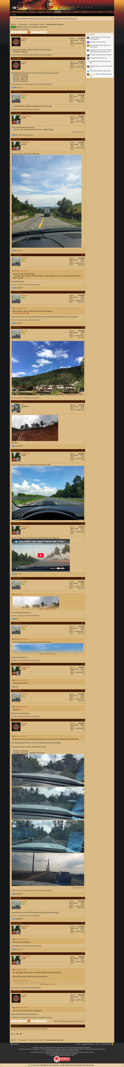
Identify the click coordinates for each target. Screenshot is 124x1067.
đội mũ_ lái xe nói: (19, 680)
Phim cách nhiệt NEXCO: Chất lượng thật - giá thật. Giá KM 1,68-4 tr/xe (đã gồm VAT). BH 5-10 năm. (63, 1065)
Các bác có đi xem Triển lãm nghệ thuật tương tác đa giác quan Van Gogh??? (101, 51)
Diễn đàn (57, 11)
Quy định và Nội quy (88, 1044)
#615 (82, 690)
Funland (76, 11)
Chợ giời (84, 11)
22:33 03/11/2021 (17, 898)
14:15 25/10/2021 (17, 35)
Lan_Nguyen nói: (19, 308)
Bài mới (49, 11)
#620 (82, 991)
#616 (82, 720)
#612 (82, 578)
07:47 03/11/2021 (17, 401)
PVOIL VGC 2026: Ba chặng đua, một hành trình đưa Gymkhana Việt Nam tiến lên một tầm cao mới (46, 18)
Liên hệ (78, 1044)
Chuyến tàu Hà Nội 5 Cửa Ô (101, 54)
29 (23, 32)
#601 (82, 35)
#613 (82, 623)
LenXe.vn (32, 11)
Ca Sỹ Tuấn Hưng (98, 42)
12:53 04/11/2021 (17, 991)
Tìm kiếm (13, 14)
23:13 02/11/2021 (17, 327)
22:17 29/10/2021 (17, 113)
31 (29, 32)
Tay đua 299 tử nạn (98, 58)
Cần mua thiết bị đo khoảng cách (101, 75)
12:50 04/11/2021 (17, 923)
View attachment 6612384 (21, 313)
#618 (82, 923)
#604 (82, 113)
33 (34, 32)
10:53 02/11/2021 (17, 255)
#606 (82, 255)
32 (31, 32)
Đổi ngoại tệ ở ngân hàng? (100, 70)
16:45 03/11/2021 (17, 690)
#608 (82, 327)
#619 (82, 953)
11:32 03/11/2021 (17, 450)
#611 (82, 523)
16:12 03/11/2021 (17, 664)
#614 (82, 664)
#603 (82, 91)
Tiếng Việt (15, 1044)
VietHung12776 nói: (20, 271)
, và (24, 135)
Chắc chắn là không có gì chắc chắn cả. (100, 46)
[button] (53, 11)
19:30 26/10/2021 (17, 58)
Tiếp (44, 32)
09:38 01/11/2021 (17, 139)
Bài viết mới (91, 34)
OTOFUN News (105, 1044)
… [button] (20, 32)
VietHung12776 (16, 29)
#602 (82, 58)
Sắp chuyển (81, 101)
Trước (13, 32)
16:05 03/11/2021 (17, 578)
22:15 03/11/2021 (17, 720)
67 (40, 32)
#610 (82, 450)
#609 (82, 401)
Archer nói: (17, 594)
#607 (82, 292)
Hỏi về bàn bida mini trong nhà (100, 62)
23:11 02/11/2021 (17, 292)
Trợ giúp (97, 1044)
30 (26, 32)
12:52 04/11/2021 (17, 953)
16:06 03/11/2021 (17, 623)
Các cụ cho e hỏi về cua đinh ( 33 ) (101, 67)
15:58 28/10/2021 (17, 91)
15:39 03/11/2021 (17, 523)
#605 (82, 139)
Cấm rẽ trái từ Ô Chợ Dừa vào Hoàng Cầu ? (100, 38)
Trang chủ (41, 11)
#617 (82, 898)
